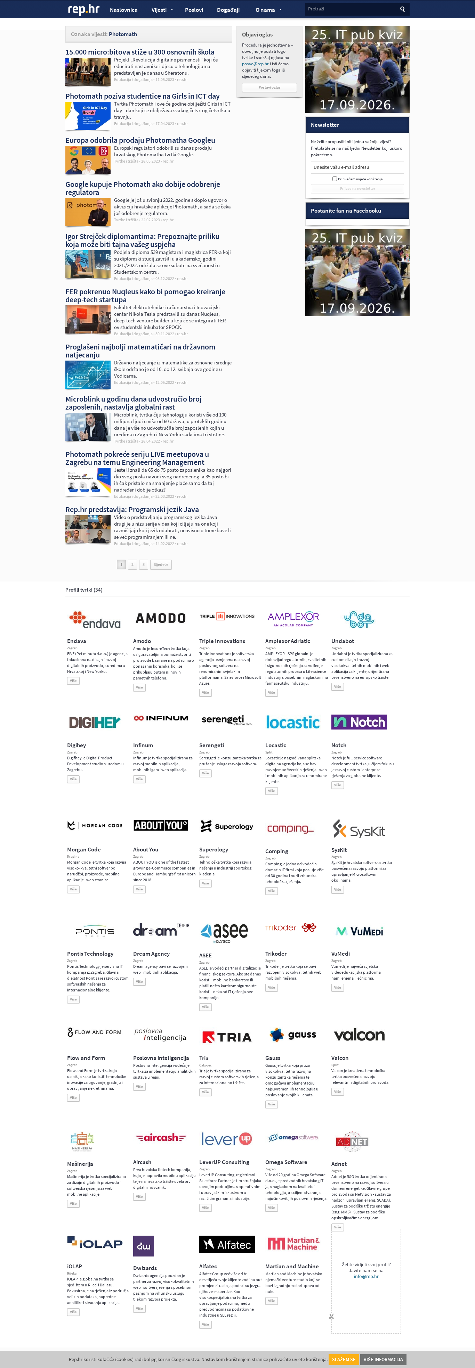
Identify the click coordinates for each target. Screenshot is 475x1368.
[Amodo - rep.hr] (161, 624)
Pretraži (316, 9)
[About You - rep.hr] (161, 830)
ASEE (205, 955)
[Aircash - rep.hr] (161, 1142)
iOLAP (74, 1266)
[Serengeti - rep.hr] (227, 725)
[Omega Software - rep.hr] (293, 1142)
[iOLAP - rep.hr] (95, 1247)
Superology (213, 850)
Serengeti (211, 745)
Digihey (76, 745)
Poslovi (194, 10)
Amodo (142, 641)
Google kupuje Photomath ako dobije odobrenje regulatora (142, 188)
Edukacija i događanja (133, 79)
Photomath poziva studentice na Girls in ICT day (142, 96)
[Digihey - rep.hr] (95, 729)
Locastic (275, 745)
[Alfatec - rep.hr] (227, 1251)
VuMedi (340, 954)
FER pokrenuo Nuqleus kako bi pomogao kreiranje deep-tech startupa (145, 295)
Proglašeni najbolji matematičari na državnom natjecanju (140, 350)
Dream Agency (151, 954)
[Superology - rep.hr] (227, 831)
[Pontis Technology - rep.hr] (95, 938)
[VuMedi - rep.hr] (359, 938)
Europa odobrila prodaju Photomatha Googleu (140, 140)
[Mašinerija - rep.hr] (82, 1151)
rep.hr (84, 10)
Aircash (142, 1162)
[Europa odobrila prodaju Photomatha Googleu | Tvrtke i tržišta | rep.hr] (88, 172)
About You (145, 850)
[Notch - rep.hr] (359, 728)
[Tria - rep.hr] (227, 1045)
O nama (262, 11)
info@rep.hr (366, 1276)
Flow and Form (86, 1058)
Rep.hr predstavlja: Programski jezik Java (132, 509)
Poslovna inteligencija (161, 1058)
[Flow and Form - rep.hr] (95, 1036)
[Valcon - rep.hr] (359, 1040)
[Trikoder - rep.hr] (290, 930)
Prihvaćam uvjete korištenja (360, 179)
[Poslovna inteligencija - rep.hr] (161, 1041)
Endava (76, 641)
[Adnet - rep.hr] (352, 1151)
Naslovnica (124, 10)
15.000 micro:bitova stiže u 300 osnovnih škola (140, 52)
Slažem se (344, 1359)
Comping (276, 851)
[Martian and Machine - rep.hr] (293, 1250)
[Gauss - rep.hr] (293, 1041)
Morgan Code (84, 850)
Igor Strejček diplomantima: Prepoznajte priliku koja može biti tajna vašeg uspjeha (142, 240)
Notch (338, 745)
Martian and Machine (292, 1266)
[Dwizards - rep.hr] (143, 1255)
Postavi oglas (270, 87)
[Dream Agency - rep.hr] (161, 934)
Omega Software (286, 1162)
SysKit (339, 850)
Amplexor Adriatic (287, 641)
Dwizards (145, 1268)
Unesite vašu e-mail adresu (341, 167)
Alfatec (208, 1266)
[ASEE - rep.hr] (225, 942)
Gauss (272, 1058)
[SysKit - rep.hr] (359, 837)
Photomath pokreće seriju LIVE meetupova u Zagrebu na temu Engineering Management (137, 458)
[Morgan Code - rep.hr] (95, 830)
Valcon (340, 1058)
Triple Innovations (222, 641)
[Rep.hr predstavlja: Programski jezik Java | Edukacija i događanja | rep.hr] (88, 541)
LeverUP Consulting (224, 1162)
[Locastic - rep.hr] (293, 728)
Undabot (342, 641)
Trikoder (276, 954)
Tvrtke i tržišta (126, 161)
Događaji (228, 10)
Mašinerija (80, 1164)
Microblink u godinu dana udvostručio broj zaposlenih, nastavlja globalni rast (133, 403)
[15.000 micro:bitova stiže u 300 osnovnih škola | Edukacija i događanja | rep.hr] (88, 84)
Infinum (143, 745)
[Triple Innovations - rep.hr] (227, 621)
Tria (204, 1058)
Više (73, 680)
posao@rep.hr (255, 64)
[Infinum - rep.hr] (161, 720)
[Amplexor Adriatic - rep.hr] (293, 625)
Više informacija (383, 1359)
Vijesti (156, 11)
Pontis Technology (90, 954)
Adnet (339, 1164)
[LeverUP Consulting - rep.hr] (227, 1144)
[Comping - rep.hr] (291, 838)
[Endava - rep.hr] (95, 628)
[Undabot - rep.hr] (359, 627)
